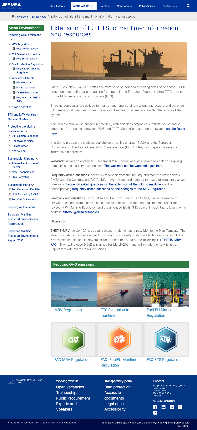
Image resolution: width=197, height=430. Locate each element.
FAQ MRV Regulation (27, 48)
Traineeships (67, 392)
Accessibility (115, 409)
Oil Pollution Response (25, 135)
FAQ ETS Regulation (27, 58)
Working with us (67, 381)
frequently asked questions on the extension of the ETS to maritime (113, 184)
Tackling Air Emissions (21, 207)
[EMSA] (11, 6)
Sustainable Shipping (21, 158)
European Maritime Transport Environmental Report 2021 (23, 235)
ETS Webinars (24, 82)
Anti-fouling (19, 150)
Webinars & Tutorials (23, 78)
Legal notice (114, 403)
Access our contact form (164, 401)
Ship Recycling (20, 176)
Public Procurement (73, 398)
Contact (158, 381)
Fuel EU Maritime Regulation (27, 64)
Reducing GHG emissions (24, 35)
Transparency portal (118, 381)
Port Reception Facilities (26, 189)
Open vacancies (70, 387)
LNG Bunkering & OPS (25, 194)
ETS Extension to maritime (26, 54)
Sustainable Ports (19, 184)
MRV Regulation (20, 44)
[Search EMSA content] (188, 5)
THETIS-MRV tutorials (28, 92)
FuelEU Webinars (25, 87)
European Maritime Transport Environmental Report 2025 (23, 219)
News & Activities (21, 107)
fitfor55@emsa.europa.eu (81, 212)
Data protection (117, 387)
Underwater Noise (23, 140)
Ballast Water (20, 145)
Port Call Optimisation (25, 199)
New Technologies (23, 171)
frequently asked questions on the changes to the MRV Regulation (118, 189)
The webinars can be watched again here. (133, 166)
